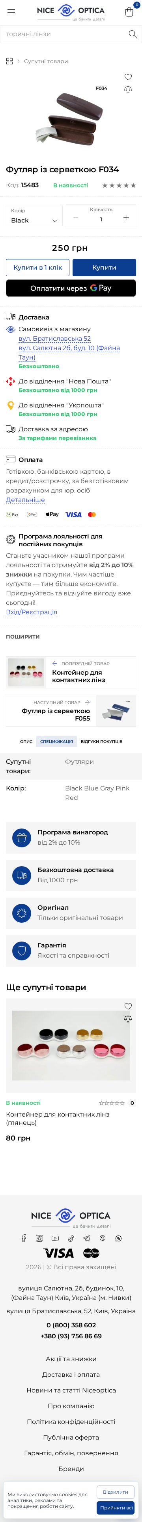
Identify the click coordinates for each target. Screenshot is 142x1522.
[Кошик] (129, 12)
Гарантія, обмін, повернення (71, 1453)
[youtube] (56, 1235)
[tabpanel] (71, 1077)
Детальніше (25, 500)
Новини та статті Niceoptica (71, 1390)
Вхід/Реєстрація (32, 612)
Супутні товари (46, 61)
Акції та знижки (71, 1359)
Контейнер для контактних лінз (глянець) (58, 1118)
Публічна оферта (71, 1437)
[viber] (103, 1235)
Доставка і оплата (71, 1374)
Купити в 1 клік (37, 267)
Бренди (71, 1469)
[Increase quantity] (126, 217)
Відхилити (115, 1492)
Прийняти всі (116, 1508)
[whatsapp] (118, 1235)
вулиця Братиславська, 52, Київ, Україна (71, 1311)
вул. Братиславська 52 (55, 338)
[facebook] (24, 1235)
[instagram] (40, 1235)
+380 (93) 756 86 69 (71, 1336)
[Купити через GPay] (71, 288)
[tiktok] (72, 1235)
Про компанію (71, 1406)
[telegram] (87, 1235)
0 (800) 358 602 (71, 1325)
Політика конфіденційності (71, 1421)
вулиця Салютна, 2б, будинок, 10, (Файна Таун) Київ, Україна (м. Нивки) (71, 1293)
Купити (104, 267)
